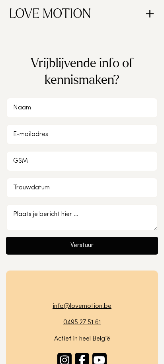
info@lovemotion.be (82, 306)
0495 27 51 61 (82, 322)
